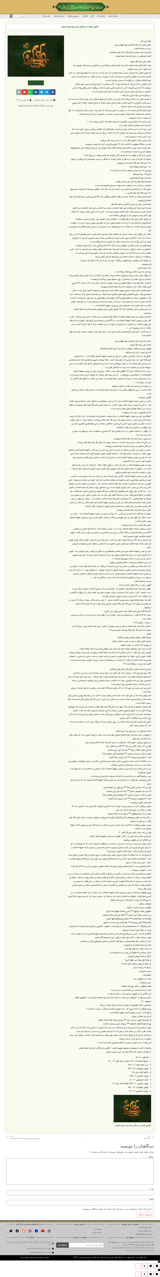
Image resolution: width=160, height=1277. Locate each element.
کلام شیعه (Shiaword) (143, 1234)
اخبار (92, 16)
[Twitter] (11, 1231)
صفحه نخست (113, 16)
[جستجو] (11, 16)
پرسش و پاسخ (73, 16)
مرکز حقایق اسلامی (145, 1227)
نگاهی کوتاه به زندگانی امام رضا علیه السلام (80, 27)
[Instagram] (49, 1231)
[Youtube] (43, 1231)
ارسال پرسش (96, 1232)
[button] (36, 82)
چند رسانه (46, 16)
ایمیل (151, 1199)
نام (152, 1189)
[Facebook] (17, 1231)
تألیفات (85, 16)
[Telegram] (36, 1231)
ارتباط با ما (97, 1229)
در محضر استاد (59, 16)
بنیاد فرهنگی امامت (144, 1231)
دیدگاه (150, 1157)
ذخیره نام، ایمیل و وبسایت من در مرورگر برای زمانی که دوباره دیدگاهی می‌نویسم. (117, 1209)
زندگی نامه (101, 16)
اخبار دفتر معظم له (40, 100)
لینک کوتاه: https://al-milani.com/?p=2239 (36, 106)
